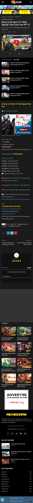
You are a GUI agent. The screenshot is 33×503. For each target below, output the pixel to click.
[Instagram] (12, 433)
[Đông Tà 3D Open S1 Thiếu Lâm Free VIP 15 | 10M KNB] (6, 461)
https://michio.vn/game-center (11, 209)
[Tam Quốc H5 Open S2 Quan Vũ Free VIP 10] (24, 332)
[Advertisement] (16, 305)
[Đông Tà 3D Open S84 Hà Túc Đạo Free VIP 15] (6, 88)
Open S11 (4, 226)
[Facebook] (7, 433)
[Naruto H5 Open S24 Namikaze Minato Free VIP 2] (9, 363)
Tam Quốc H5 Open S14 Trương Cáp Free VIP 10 (8, 243)
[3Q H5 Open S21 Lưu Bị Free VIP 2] (9, 378)
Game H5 (19, 335)
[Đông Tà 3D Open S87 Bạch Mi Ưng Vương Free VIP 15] (6, 64)
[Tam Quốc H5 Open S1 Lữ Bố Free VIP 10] (24, 363)
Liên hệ (21, 498)
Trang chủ (4, 17)
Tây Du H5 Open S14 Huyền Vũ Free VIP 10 (24, 243)
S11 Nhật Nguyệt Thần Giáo (14, 226)
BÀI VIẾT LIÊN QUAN (7, 59)
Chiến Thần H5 (5, 351)
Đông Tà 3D (18, 17)
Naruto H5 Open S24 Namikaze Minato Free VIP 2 (8, 370)
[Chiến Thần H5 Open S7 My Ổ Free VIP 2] (9, 347)
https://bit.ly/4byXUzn (9, 214)
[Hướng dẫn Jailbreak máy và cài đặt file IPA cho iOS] (6, 453)
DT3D (7, 224)
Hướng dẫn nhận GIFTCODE (18, 444)
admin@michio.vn (21, 429)
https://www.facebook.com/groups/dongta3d (16, 199)
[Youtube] (25, 433)
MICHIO (21, 501)
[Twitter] (20, 433)
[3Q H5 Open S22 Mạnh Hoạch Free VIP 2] (9, 332)
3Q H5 (3, 335)
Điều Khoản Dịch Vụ (14, 498)
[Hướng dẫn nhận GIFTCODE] (6, 446)
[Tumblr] (16, 433)
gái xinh (22, 425)
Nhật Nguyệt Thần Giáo (23, 224)
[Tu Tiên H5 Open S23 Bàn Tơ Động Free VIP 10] (24, 347)
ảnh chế (18, 425)
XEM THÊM (16, 59)
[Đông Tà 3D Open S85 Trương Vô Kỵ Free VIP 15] (6, 80)
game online (12, 425)
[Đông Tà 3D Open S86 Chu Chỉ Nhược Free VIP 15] (6, 72)
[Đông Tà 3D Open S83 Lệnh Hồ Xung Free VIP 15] (6, 95)
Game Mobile (11, 17)
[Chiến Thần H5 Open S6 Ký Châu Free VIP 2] (24, 378)
